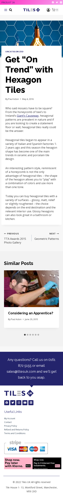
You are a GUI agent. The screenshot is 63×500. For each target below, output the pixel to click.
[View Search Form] (10, 9)
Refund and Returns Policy (16, 429)
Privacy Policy (10, 425)
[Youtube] (24, 402)
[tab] (25, 335)
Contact (8, 422)
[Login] (48, 9)
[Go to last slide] (10, 301)
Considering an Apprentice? (30, 313)
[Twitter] (57, 2)
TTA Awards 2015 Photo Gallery (15, 238)
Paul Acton (13, 99)
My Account (9, 418)
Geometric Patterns (46, 236)
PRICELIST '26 (8, 2)
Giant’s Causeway (28, 116)
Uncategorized (14, 51)
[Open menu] (5, 10)
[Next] (53, 301)
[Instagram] (61, 2)
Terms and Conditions (14, 433)
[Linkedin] (30, 402)
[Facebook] (53, 2)
